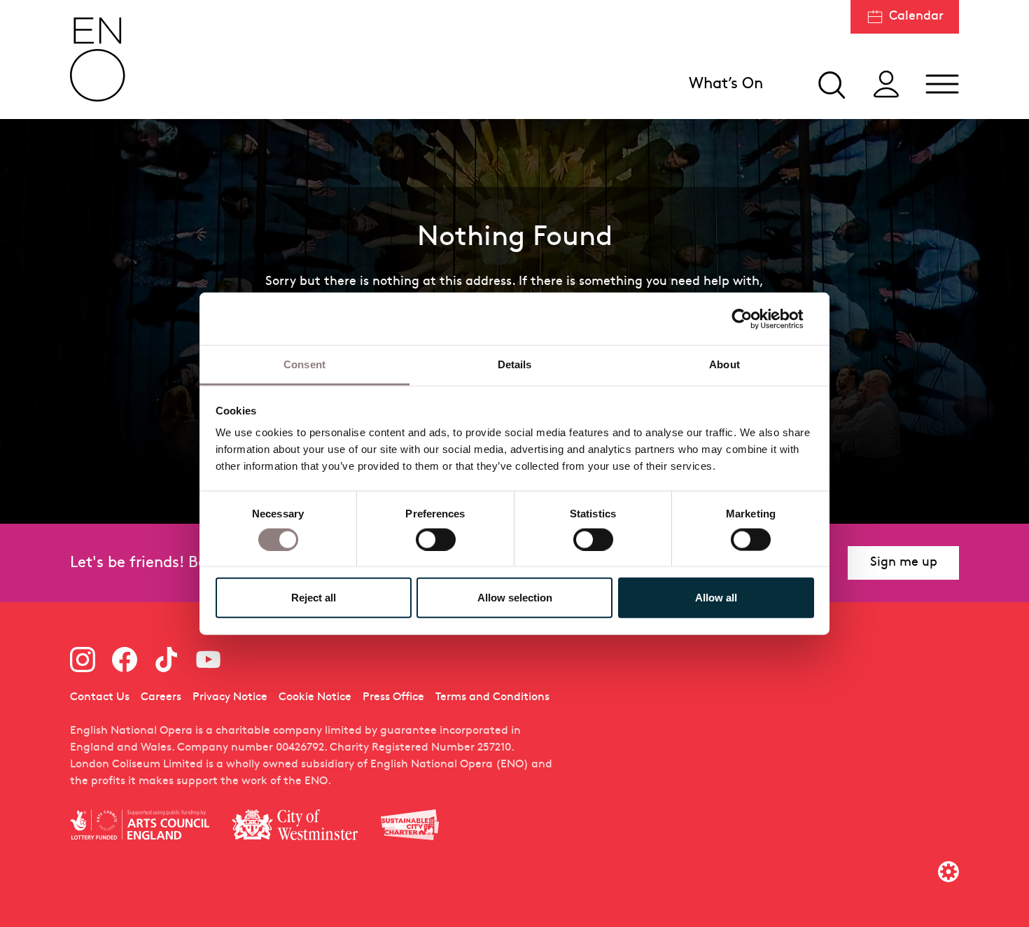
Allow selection (514, 598)
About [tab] (724, 364)
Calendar (916, 16)
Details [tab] (515, 364)
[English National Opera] (98, 60)
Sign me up (903, 562)
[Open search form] (830, 84)
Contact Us (100, 697)
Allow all (716, 598)
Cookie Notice (315, 697)
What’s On (726, 84)
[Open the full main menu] (942, 84)
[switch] (436, 538)
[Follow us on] (82, 659)
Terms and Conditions (492, 697)
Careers (161, 697)
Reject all (313, 598)
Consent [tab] (305, 364)
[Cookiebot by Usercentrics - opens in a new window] (753, 318)
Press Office (393, 697)
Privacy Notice (229, 697)
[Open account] (886, 84)
